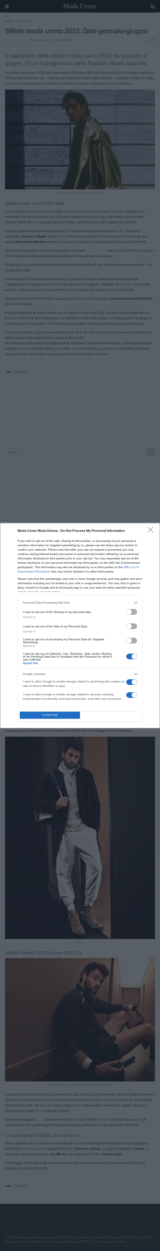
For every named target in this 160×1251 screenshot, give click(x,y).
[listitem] (80, 602)
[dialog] (80, 625)
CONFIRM (50, 715)
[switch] (131, 612)
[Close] (152, 531)
